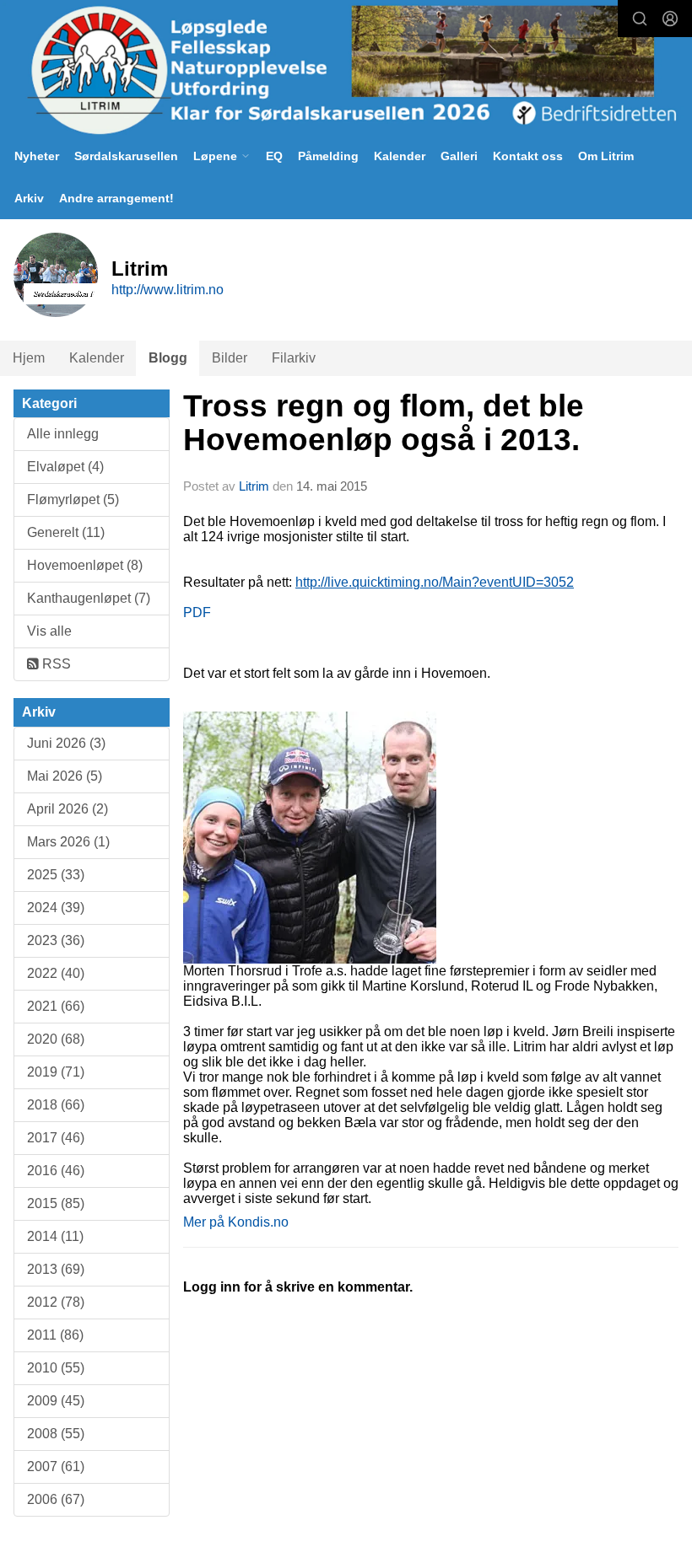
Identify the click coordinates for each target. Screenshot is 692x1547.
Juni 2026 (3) (66, 743)
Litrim (254, 486)
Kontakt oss (528, 156)
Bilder (229, 358)
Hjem (29, 358)
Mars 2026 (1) (68, 842)
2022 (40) (55, 973)
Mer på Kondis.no (236, 1222)
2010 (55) (55, 1368)
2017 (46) (55, 1138)
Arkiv (29, 198)
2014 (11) (55, 1236)
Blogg (168, 358)
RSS (55, 664)
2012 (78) (55, 1302)
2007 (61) (55, 1466)
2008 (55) (55, 1433)
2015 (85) (55, 1203)
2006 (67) (55, 1499)
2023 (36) (55, 940)
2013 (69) (55, 1269)
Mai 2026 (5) (64, 776)
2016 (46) (55, 1170)
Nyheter (36, 156)
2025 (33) (55, 875)
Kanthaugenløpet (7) (88, 598)
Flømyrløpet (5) (73, 499)
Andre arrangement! (116, 198)
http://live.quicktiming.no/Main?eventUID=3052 (434, 582)
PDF (197, 612)
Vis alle (49, 631)
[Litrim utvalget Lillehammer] (346, 69)
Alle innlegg (63, 434)
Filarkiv (294, 358)
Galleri (459, 156)
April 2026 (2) (67, 809)
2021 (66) (55, 1006)
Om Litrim (606, 156)
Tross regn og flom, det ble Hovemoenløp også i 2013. (383, 423)
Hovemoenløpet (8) (85, 565)
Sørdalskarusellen (126, 156)
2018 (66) (55, 1105)
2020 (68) (55, 1039)
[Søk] (639, 18)
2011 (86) (55, 1335)
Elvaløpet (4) (65, 466)
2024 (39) (55, 907)
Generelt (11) (66, 532)
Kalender (399, 156)
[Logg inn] (670, 18)
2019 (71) (55, 1072)
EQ (274, 156)
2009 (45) (55, 1401)
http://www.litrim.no (167, 289)
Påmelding (328, 156)
